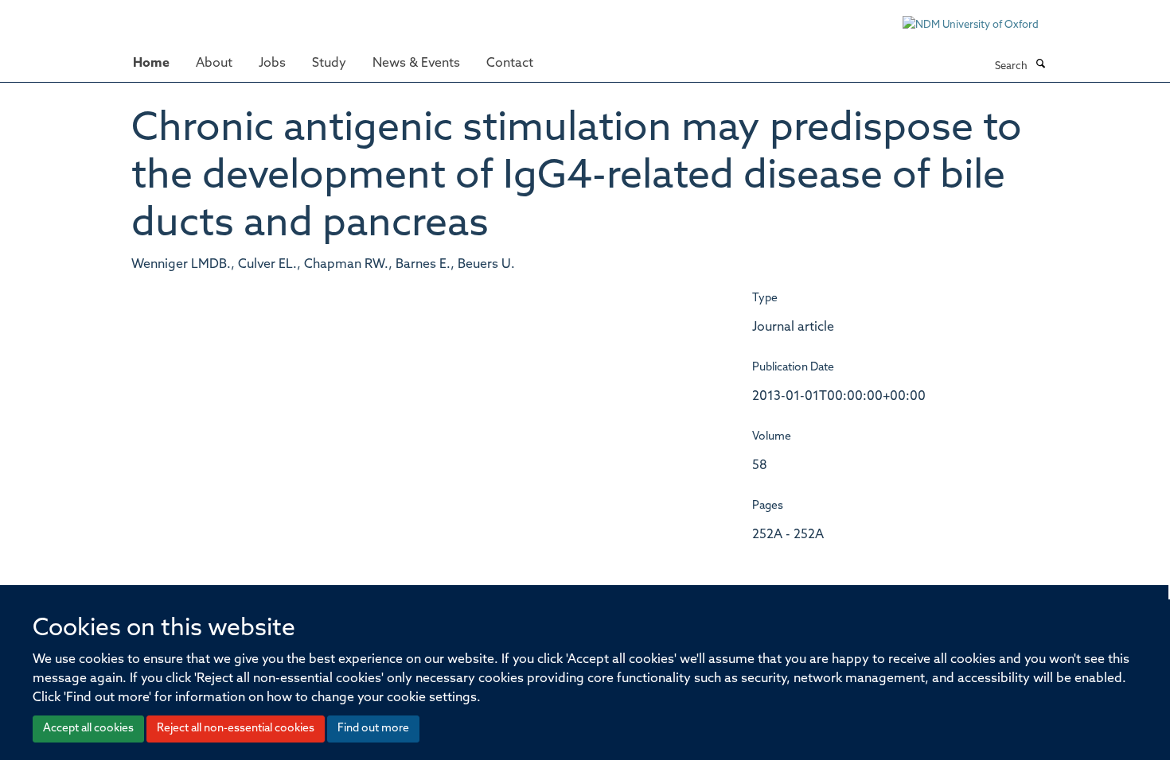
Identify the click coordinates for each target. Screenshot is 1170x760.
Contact (509, 63)
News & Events (416, 63)
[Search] (1040, 65)
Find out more (373, 729)
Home (151, 63)
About (214, 63)
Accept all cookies (88, 729)
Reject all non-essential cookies (235, 729)
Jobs (272, 63)
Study (329, 63)
